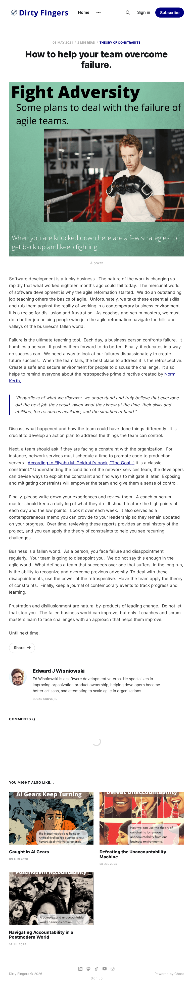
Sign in (143, 12)
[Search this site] (128, 12)
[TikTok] (96, 969)
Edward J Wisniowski (59, 671)
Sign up (97, 978)
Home (83, 12)
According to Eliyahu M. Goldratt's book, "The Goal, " (81, 462)
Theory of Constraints (120, 42)
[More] (98, 12)
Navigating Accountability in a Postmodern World (41, 935)
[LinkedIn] (80, 969)
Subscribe (169, 12)
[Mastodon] (88, 969)
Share (19, 647)
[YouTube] (105, 969)
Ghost (179, 974)
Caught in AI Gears (29, 851)
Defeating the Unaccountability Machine (133, 854)
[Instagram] (113, 969)
